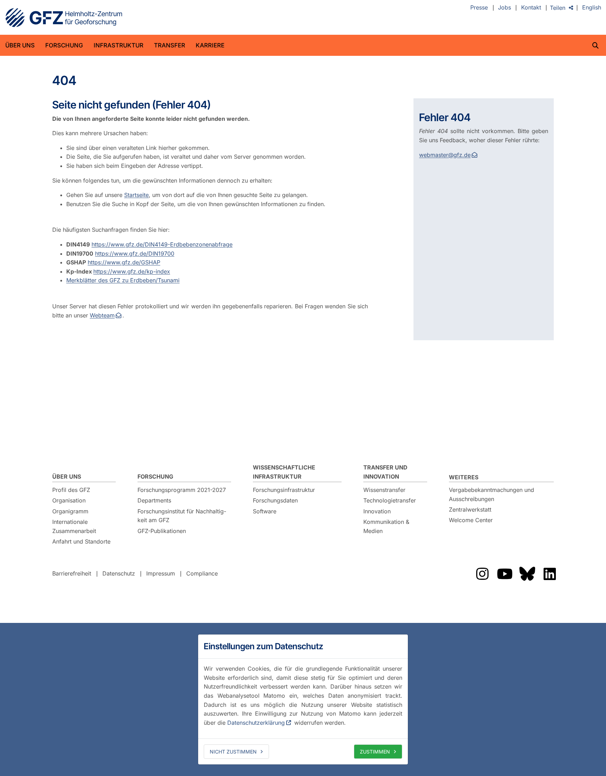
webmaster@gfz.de (445, 154)
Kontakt (531, 7)
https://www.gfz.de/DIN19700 (134, 253)
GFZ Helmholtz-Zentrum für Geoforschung (64, 18)
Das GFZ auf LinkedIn (549, 574)
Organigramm (70, 511)
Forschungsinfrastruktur (284, 489)
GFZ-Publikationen (161, 530)
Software (264, 511)
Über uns (20, 45)
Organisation (69, 500)
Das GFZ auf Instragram (482, 574)
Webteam (102, 315)
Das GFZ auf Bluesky (527, 574)
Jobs (504, 7)
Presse (479, 7)
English (591, 7)
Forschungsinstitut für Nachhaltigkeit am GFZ (181, 516)
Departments (154, 500)
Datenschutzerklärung (256, 722)
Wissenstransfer (384, 489)
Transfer (169, 45)
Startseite (136, 194)
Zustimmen (375, 752)
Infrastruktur (118, 45)
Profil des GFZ (71, 489)
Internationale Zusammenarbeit (74, 526)
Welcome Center (471, 520)
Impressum (160, 573)
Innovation (377, 511)
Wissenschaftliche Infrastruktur (284, 472)
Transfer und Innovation (385, 472)
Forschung (64, 45)
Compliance (202, 573)
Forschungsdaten (275, 500)
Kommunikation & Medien (386, 526)
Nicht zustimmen (233, 752)
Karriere (210, 45)
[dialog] (303, 699)
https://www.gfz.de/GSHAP (124, 262)
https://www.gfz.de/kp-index (131, 271)
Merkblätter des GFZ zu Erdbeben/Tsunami (123, 280)
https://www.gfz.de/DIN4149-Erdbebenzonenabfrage (162, 244)
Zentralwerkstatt (470, 509)
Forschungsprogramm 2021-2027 (181, 489)
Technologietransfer (389, 500)
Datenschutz (118, 573)
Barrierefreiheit (71, 573)
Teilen (557, 7)
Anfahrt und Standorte (81, 541)
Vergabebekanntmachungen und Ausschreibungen (491, 494)
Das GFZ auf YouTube (504, 574)
